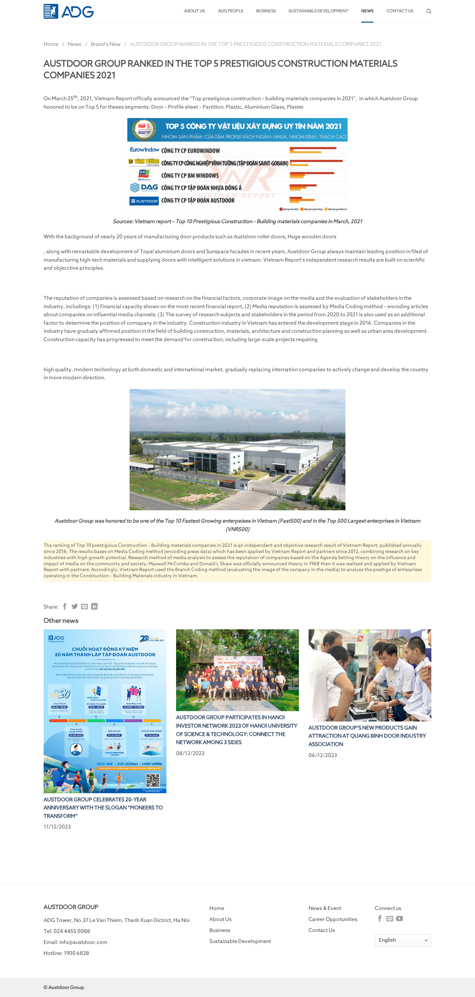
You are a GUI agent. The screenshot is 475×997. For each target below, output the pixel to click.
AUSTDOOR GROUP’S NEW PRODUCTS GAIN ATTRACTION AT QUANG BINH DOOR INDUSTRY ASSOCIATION (367, 736)
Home (51, 44)
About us (194, 11)
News (367, 11)
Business (266, 11)
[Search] (429, 11)
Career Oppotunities (333, 919)
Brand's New (106, 44)
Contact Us (322, 930)
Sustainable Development (318, 11)
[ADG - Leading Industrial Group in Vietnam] (69, 11)
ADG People (231, 11)
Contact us (400, 11)
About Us (220, 919)
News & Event (325, 908)
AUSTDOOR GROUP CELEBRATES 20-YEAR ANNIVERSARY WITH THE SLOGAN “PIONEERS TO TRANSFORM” (103, 808)
